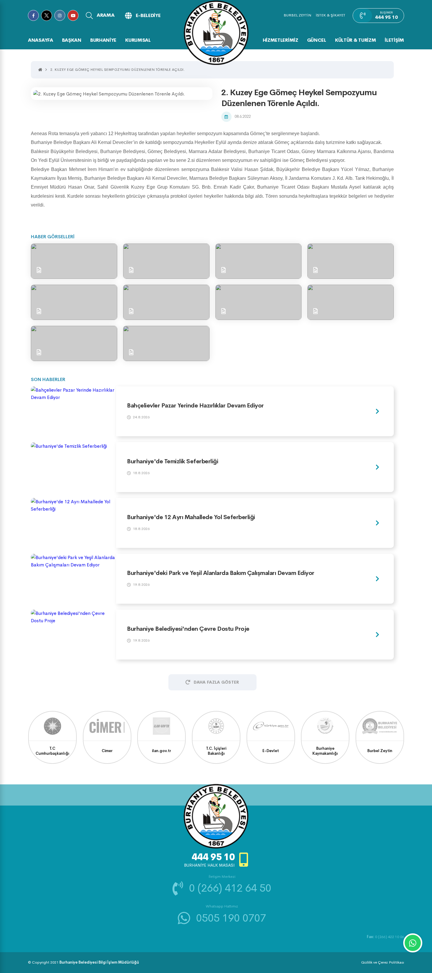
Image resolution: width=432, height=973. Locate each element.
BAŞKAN (71, 40)
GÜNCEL (316, 40)
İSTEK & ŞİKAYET (330, 15)
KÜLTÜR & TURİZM (355, 40)
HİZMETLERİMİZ (280, 40)
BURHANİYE (103, 40)
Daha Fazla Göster (216, 682)
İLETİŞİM (394, 40)
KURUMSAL (138, 40)
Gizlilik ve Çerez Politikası (382, 962)
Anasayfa (40, 40)
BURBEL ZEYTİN (297, 15)
